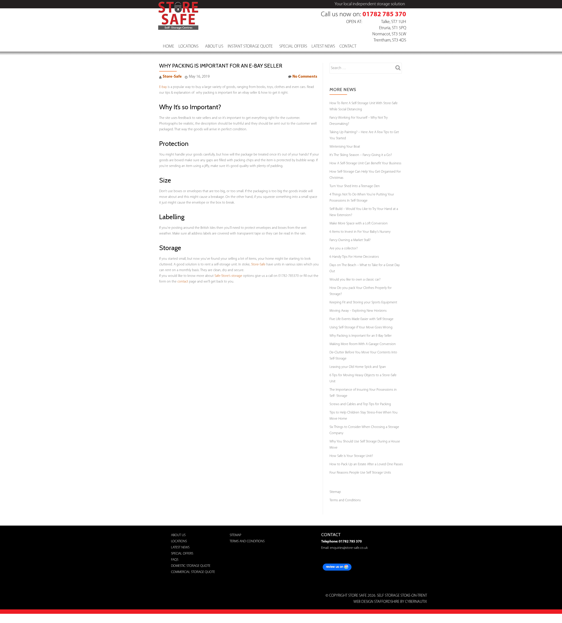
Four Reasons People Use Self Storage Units (360, 472)
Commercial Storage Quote (193, 572)
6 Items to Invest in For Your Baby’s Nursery (360, 232)
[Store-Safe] (179, 7)
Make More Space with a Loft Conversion (359, 223)
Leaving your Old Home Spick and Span (358, 367)
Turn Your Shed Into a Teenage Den (355, 186)
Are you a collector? (344, 248)
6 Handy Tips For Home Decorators (354, 257)
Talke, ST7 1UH (393, 22)
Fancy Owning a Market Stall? (350, 240)
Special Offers (293, 46)
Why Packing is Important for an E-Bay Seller (361, 336)
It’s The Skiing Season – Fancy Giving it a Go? (361, 155)
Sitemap (335, 492)
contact (182, 281)
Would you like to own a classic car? (355, 279)
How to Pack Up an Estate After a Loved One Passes (366, 464)
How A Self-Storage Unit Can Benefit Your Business (365, 163)
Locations (188, 46)
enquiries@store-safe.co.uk (348, 548)
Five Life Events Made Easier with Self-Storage (361, 319)
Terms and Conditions (345, 500)
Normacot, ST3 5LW (389, 34)
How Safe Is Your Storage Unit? (351, 456)
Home (168, 46)
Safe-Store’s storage (228, 276)
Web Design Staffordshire (376, 602)
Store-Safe (172, 77)
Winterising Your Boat (345, 147)
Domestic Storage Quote (190, 566)
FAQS (174, 560)
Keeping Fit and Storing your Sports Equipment (363, 302)
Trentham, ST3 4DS (390, 40)
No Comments (304, 77)
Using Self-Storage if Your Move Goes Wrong (361, 327)
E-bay (163, 87)
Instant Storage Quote (250, 46)
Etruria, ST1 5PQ (392, 28)
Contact (347, 46)
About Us (214, 46)
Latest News (323, 46)
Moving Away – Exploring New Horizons (358, 311)
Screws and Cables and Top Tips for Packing (360, 404)
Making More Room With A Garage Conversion (363, 344)
